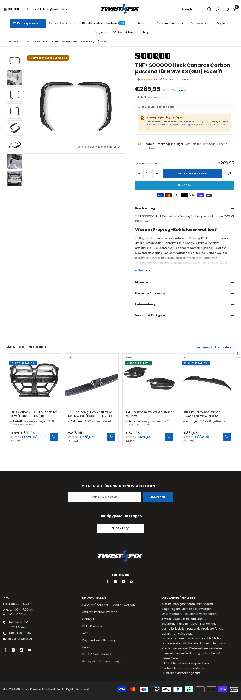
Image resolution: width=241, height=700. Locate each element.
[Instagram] (115, 581)
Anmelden (157, 497)
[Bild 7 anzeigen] (14, 161)
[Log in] (218, 9)
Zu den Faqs (120, 528)
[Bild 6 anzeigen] (14, 144)
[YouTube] (131, 581)
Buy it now (184, 185)
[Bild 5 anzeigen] (14, 128)
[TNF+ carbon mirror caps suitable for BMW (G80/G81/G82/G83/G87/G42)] (149, 380)
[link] (120, 556)
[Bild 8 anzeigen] (14, 178)
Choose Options (54, 437)
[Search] (197, 10)
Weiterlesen (143, 270)
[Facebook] (107, 581)
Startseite (12, 41)
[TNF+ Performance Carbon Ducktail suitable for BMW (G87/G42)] (207, 380)
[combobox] (193, 10)
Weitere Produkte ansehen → (215, 347)
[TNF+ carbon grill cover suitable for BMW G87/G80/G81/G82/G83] (91, 380)
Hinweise (141, 282)
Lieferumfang (145, 304)
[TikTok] (123, 581)
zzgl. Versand (156, 97)
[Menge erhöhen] (157, 173)
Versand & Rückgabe (150, 315)
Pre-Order (169, 437)
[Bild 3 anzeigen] (14, 94)
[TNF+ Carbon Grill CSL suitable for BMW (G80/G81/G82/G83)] (34, 380)
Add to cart (111, 437)
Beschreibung (145, 208)
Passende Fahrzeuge (150, 293)
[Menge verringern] (139, 173)
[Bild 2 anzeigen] (14, 77)
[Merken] (229, 173)
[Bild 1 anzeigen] (14, 60)
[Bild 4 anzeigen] (14, 111)
